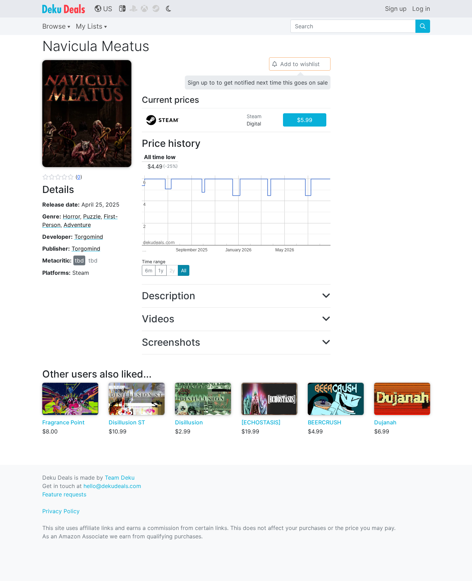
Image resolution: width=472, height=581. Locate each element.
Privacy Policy (61, 511)
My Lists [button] (90, 26)
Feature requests (64, 494)
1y (161, 270)
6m (148, 270)
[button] (62, 177)
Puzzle (92, 216)
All (183, 270)
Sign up (396, 8)
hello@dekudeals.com (112, 485)
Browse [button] (54, 26)
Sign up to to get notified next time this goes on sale (258, 82)
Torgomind (88, 236)
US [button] (103, 9)
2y (172, 270)
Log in (421, 8)
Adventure (77, 224)
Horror (71, 216)
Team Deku (120, 477)
